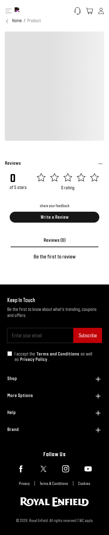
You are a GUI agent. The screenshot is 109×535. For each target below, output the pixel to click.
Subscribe (87, 335)
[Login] (101, 11)
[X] (43, 469)
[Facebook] (21, 469)
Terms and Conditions (57, 353)
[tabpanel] (54, 256)
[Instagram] (65, 469)
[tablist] (54, 240)
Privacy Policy (33, 359)
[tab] (54, 240)
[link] (34, 20)
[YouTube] (88, 469)
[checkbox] (9, 353)
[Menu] (8, 11)
